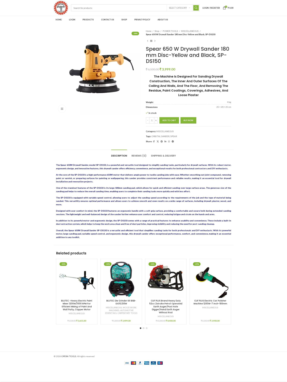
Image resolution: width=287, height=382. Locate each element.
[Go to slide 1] (140, 328)
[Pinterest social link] (162, 141)
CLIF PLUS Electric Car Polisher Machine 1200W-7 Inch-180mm (210, 302)
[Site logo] (61, 7)
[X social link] (158, 141)
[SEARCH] (196, 8)
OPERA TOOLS (68, 356)
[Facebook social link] (154, 141)
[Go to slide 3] (146, 328)
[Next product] (155, 41)
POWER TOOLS (170, 31)
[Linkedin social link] (165, 141)
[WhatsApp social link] (169, 141)
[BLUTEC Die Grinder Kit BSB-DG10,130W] (121, 279)
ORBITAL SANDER (160, 136)
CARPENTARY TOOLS (127, 313)
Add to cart (169, 120)
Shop (157, 31)
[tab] (119, 154)
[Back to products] (151, 41)
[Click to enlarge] (62, 109)
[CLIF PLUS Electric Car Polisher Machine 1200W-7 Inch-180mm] (210, 279)
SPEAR (173, 136)
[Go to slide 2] (143, 328)
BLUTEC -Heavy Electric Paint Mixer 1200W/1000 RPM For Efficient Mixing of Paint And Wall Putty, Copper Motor (76, 305)
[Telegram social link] (173, 141)
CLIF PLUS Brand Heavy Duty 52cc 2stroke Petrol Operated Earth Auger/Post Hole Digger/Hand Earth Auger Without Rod (165, 306)
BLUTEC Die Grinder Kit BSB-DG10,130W (121, 302)
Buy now (188, 120)
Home (148, 31)
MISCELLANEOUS (190, 31)
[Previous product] (147, 41)
